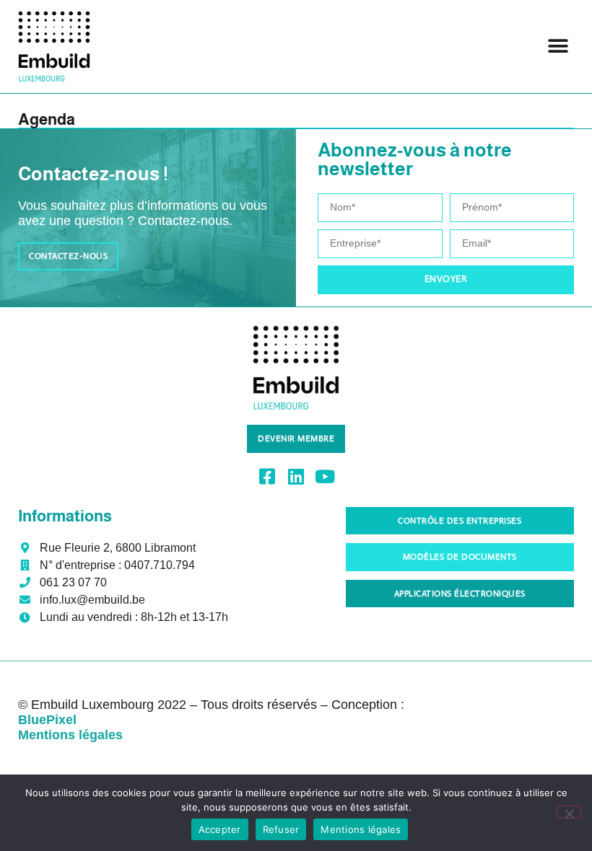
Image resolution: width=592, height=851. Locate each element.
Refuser (281, 829)
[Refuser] (569, 812)
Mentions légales (361, 829)
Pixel (47, 720)
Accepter (220, 829)
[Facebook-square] (267, 476)
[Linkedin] (296, 476)
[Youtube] (325, 476)
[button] (557, 46)
